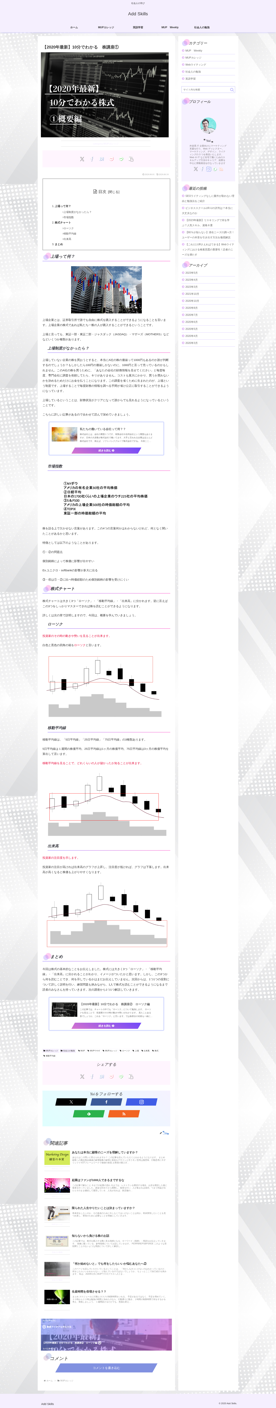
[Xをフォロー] (71, 1102)
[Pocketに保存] (111, 158)
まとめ (59, 244)
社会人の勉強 (69, 1051)
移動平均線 (70, 233)
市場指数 (69, 217)
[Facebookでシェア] (91, 158)
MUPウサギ (95, 1051)
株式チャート (63, 222)
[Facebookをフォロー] (106, 1102)
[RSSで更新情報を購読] (124, 1113)
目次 (102, 191)
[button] (130, 158)
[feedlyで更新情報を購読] (89, 1113)
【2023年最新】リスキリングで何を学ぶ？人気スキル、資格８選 (206, 223)
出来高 (67, 239)
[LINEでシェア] (121, 158)
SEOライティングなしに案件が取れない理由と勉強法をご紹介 (208, 198)
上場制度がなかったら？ (78, 212)
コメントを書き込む (106, 1368)
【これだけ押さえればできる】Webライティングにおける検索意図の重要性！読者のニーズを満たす (208, 249)
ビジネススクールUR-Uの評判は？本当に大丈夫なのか (207, 211)
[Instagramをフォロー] (141, 1102)
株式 (156, 1051)
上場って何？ (63, 206)
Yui (208, 140)
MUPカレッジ (52, 1051)
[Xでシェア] (81, 158)
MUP (82, 1051)
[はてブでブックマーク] (101, 158)
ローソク (69, 228)
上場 (137, 1051)
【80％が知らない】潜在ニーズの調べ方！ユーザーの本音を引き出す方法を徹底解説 (208, 235)
